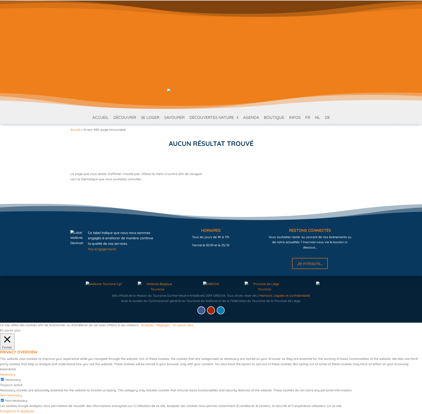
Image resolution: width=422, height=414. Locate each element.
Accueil (100, 118)
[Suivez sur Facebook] (201, 310)
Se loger (150, 118)
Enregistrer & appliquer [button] (17, 411)
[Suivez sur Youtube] (211, 310)
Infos (294, 118)
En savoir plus (183, 325)
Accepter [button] (147, 325)
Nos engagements (102, 249)
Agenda (251, 118)
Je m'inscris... (310, 263)
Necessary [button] (7, 374)
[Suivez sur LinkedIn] (221, 310)
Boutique (274, 118)
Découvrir (124, 118)
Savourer (174, 118)
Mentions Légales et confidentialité (284, 296)
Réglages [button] (163, 325)
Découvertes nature (211, 118)
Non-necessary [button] (11, 395)
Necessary (13, 380)
